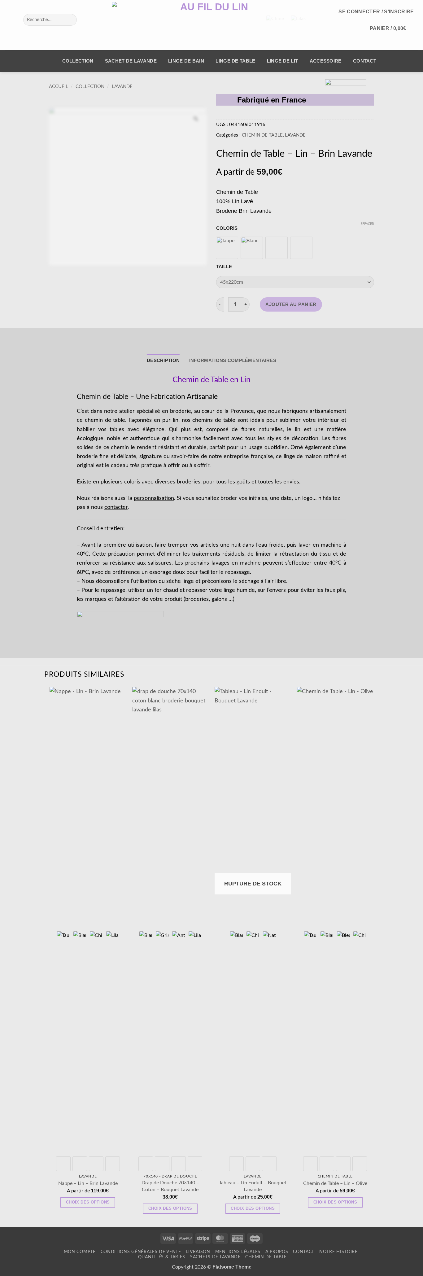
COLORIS (227, 228)
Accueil (58, 86)
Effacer (367, 223)
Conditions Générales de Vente (141, 1252)
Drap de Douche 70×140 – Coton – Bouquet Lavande (170, 1186)
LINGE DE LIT (282, 61)
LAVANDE (122, 86)
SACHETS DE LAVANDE (215, 1257)
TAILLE (224, 266)
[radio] (227, 248)
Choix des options (88, 1202)
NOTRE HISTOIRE (338, 1252)
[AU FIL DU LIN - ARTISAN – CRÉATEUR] (212, 25)
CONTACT (364, 61)
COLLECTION (78, 61)
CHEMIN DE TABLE (262, 135)
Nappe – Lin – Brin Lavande (88, 1183)
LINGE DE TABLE (235, 61)
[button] (376, 11)
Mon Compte (80, 1252)
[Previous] (50, 956)
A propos (276, 1252)
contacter (116, 507)
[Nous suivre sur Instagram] (18, 19)
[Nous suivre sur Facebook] (9, 19)
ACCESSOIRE (326, 61)
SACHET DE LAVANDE (131, 61)
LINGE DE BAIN (186, 61)
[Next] (373, 956)
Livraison (198, 1252)
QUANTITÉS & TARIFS (161, 1257)
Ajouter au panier (290, 304)
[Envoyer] (69, 20)
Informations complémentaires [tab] (232, 360)
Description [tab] (163, 360)
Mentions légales (237, 1252)
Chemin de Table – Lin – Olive (335, 1183)
